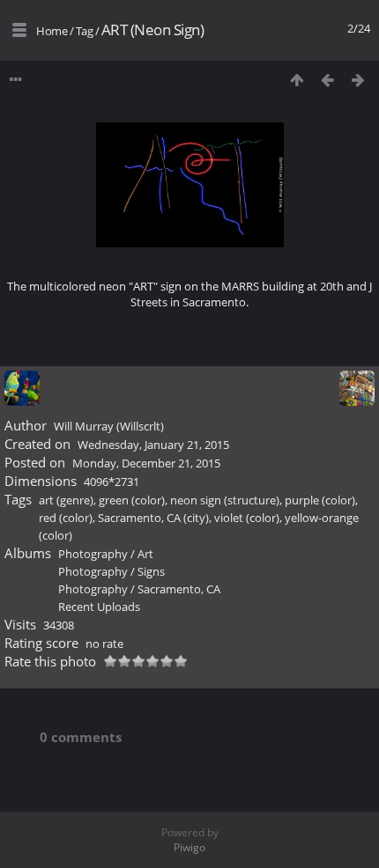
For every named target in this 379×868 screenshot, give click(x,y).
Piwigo (189, 847)
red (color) (66, 518)
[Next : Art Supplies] (358, 80)
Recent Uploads (99, 606)
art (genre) (66, 500)
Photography (93, 554)
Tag (84, 31)
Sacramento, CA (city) (153, 518)
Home (51, 31)
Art (145, 554)
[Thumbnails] (296, 80)
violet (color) (246, 518)
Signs (151, 571)
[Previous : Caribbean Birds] (327, 80)
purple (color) (320, 500)
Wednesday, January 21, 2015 (153, 444)
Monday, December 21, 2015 (146, 463)
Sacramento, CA (178, 589)
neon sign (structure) (224, 500)
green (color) (132, 500)
